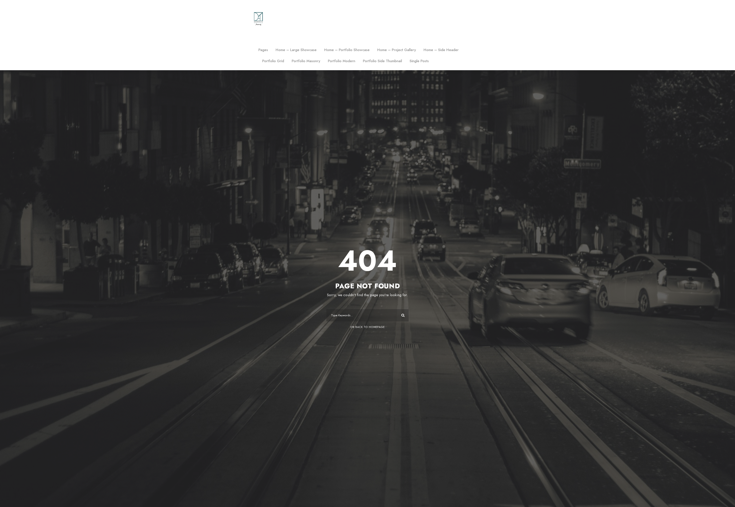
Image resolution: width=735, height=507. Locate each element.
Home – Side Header (441, 49)
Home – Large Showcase (296, 49)
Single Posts (419, 61)
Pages (263, 49)
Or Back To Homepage (367, 327)
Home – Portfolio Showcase (347, 49)
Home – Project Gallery (396, 49)
